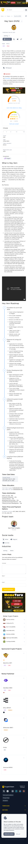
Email (3, 582)
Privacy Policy (6, 798)
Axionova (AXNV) (8, 767)
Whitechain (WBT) (8, 727)
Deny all (18, 834)
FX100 (5, 747)
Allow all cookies (9, 834)
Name (3, 575)
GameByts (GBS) (7, 688)
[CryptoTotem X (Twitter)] (3, 791)
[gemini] (20, 791)
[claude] (23, 791)
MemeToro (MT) (7, 663)
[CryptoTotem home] (2, 9)
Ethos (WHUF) (7, 708)
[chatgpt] (12, 791)
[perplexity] (16, 791)
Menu (26, 9)
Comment (4, 563)
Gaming (5, 550)
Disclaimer (5, 800)
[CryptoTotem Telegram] (7, 791)
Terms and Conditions (8, 795)
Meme (11, 550)
